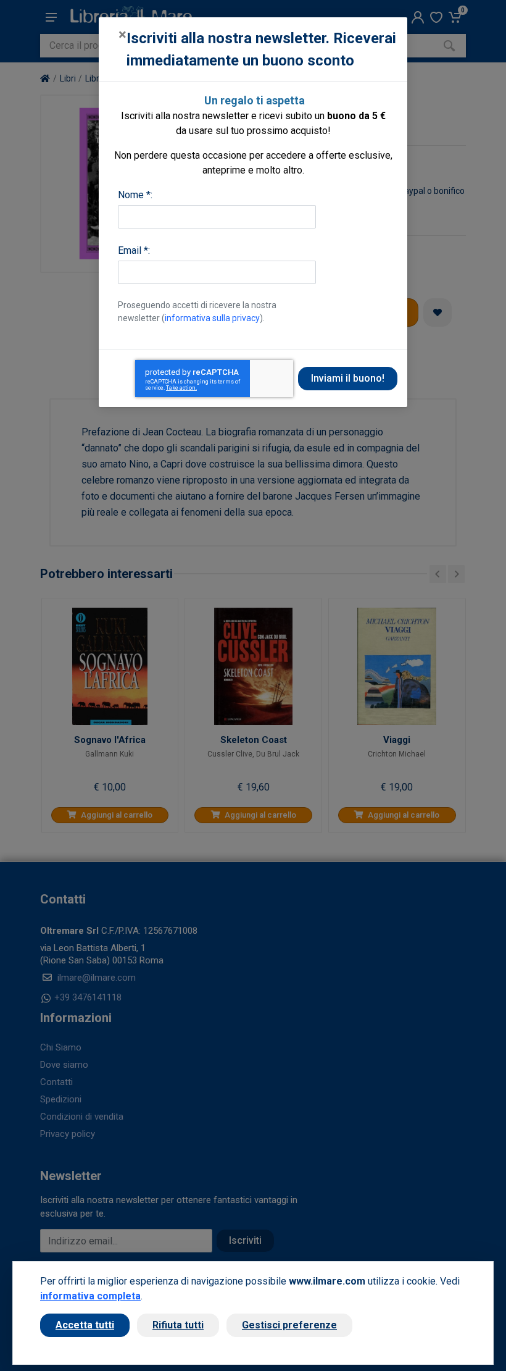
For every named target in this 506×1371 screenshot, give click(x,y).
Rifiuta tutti (178, 1325)
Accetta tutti (85, 1325)
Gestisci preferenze (289, 1325)
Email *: (134, 250)
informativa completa (90, 1296)
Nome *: (135, 195)
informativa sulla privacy (212, 318)
